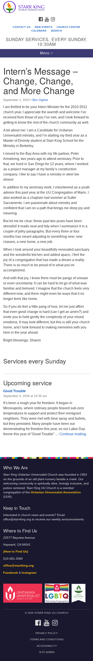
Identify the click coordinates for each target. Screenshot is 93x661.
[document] (46, 254)
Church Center (68, 27)
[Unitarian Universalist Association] (23, 593)
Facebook (10, 572)
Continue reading (72, 434)
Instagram (29, 572)
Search (56, 30)
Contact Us (21, 27)
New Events (43, 27)
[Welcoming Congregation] (58, 593)
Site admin (47, 652)
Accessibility (47, 646)
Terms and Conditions (47, 639)
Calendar (38, 30)
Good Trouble (14, 391)
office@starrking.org (18, 565)
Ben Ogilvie (40, 100)
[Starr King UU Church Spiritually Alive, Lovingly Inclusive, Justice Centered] (46, 7)
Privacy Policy (46, 633)
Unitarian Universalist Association (56, 492)
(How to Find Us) (15, 551)
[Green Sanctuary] (79, 593)
